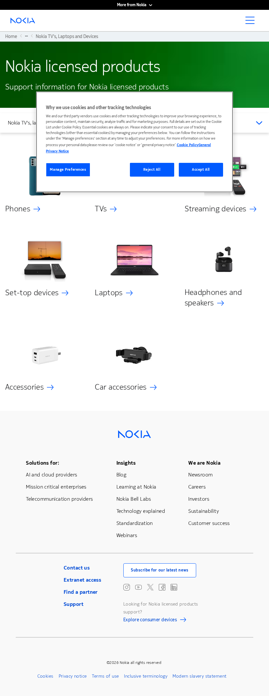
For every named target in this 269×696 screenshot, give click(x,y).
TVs (101, 209)
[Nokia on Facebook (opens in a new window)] (162, 587)
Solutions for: (42, 462)
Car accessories (120, 387)
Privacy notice (73, 676)
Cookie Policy (187, 144)
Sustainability (203, 511)
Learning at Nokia (136, 487)
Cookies (45, 676)
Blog (121, 475)
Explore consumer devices (150, 620)
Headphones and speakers (213, 297)
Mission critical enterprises (56, 487)
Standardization (134, 523)
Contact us (77, 567)
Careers (197, 487)
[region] (134, 141)
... (26, 35)
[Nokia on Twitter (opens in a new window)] (150, 587)
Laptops (109, 293)
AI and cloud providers (51, 475)
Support (73, 604)
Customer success (209, 523)
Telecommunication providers (59, 499)
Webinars (126, 535)
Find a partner (81, 592)
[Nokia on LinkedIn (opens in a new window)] (174, 587)
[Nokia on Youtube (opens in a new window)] (138, 587)
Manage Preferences (68, 169)
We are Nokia (204, 462)
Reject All (152, 169)
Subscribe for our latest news (160, 570)
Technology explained (140, 511)
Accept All (201, 169)
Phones (17, 209)
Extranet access (82, 579)
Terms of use (105, 676)
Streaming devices (215, 209)
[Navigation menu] (252, 22)
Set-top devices (31, 293)
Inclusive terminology (145, 676)
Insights (125, 462)
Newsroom (200, 475)
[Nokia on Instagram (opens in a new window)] (126, 587)
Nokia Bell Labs (133, 499)
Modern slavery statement (199, 676)
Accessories (24, 387)
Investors (198, 499)
